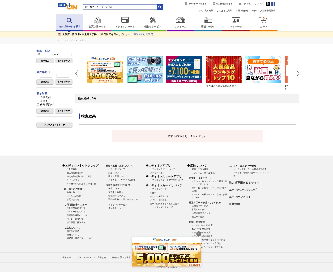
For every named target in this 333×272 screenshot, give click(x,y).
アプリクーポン (157, 173)
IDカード (154, 193)
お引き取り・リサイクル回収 (121, 180)
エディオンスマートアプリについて (166, 180)
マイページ (236, 26)
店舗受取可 (47, 104)
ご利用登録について (76, 208)
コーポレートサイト (197, 3)
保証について (114, 188)
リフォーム (180, 26)
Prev (78, 73)
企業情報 (234, 203)
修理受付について (116, 195)
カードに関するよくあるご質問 (164, 203)
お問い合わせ (242, 10)
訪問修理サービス (200, 206)
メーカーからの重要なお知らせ (81, 184)
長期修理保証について (77, 215)
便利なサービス (152, 26)
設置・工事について (117, 176)
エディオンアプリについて (162, 169)
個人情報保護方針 (75, 173)
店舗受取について (116, 208)
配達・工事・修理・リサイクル (205, 202)
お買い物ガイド (97, 26)
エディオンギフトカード (161, 207)
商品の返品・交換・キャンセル (123, 199)
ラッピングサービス (117, 204)
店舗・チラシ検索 (200, 169)
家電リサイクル (199, 209)
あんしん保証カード (159, 196)
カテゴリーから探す (69, 26)
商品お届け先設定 (143, 34)
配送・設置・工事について (119, 165)
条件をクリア (64, 61)
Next (296, 73)
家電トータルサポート (200, 178)
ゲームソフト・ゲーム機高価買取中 (250, 169)
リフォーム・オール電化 (203, 173)
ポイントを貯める (158, 200)
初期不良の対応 (115, 192)
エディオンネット (240, 196)
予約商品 (45, 97)
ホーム (60, 40)
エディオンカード (125, 26)
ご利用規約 (72, 169)
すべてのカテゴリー (76, 40)
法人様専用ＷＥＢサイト (244, 182)
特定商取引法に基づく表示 (79, 176)
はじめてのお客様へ (74, 189)
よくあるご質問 (224, 10)
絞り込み (45, 61)
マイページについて (76, 211)
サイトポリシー (74, 180)
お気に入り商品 (205, 10)
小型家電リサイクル (201, 213)
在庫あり (45, 100)
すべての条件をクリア (54, 125)
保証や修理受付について (118, 185)
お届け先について (116, 169)
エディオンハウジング (252, 3)
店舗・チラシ (208, 26)
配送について (114, 172)
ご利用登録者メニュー (75, 204)
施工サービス (198, 217)
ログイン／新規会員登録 (263, 10)
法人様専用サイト (224, 3)
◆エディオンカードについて (164, 185)
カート (263, 22)
